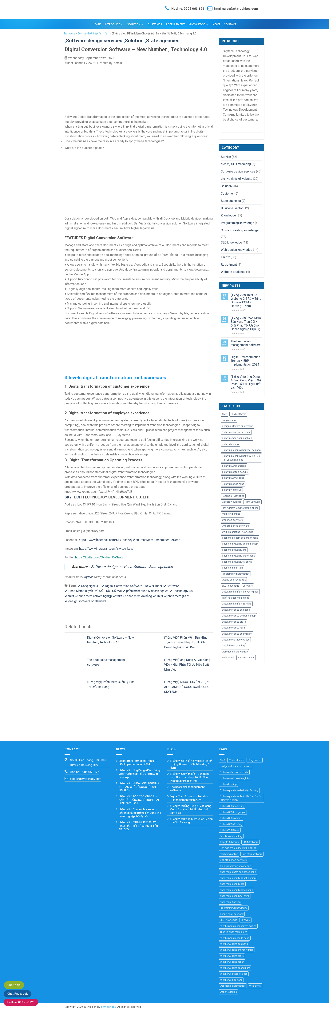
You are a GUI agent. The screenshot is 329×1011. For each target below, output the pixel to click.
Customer (155, 24)
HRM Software (252, 501)
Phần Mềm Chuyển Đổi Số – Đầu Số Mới (95, 591)
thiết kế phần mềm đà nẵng (134, 596)
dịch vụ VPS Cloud (232, 489)
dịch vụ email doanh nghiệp (237, 438)
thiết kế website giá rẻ (234, 621)
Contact (230, 24)
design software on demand (87, 601)
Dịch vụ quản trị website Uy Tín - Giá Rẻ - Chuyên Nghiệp (241, 457)
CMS (224, 414)
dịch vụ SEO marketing (236, 164)
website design (246, 657)
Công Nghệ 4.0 (90, 586)
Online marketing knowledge (240, 230)
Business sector (232, 208)
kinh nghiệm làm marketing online (240, 507)
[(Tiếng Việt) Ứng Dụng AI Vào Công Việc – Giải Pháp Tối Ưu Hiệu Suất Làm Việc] (153, 663)
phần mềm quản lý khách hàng (238, 555)
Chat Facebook (17, 993)
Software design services (94, 40)
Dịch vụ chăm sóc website (236, 432)
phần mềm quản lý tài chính (237, 561)
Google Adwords (231, 501)
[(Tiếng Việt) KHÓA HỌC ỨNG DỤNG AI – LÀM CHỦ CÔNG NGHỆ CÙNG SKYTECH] (153, 686)
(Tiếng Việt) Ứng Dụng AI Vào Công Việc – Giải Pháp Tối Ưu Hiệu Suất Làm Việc (187, 664)
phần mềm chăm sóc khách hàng (240, 537)
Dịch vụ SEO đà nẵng (233, 483)
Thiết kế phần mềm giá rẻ (173, 596)
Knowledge (196, 24)
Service (226, 157)
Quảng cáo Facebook (234, 579)
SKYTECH (73, 497)
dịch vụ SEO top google (235, 471)
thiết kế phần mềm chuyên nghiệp (90, 596)
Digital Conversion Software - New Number (133, 586)
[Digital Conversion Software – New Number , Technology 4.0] (76, 641)
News (216, 24)
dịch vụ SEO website (233, 477)
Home (97, 24)
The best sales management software (246, 343)
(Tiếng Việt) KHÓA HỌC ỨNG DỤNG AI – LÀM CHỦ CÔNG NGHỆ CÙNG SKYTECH (187, 686)
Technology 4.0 (183, 591)
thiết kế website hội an (234, 627)
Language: (164, 33)
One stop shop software (235, 525)
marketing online (231, 513)
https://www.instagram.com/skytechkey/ (106, 548)
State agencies (161, 567)
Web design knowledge (236, 250)
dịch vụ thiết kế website (236, 178)
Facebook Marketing (233, 495)
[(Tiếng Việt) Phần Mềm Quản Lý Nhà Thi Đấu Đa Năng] (76, 686)
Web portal (228, 657)
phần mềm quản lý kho (234, 549)
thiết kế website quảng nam (237, 633)
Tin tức (225, 257)
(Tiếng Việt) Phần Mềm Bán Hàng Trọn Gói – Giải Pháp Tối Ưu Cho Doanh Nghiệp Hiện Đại (186, 642)
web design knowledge (235, 651)
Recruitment (175, 24)
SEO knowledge (231, 242)
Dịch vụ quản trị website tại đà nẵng (241, 450)
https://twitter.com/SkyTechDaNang (99, 557)
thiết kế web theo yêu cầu (236, 639)
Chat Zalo (14, 985)
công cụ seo (229, 420)
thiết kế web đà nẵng (233, 645)
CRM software (238, 414)
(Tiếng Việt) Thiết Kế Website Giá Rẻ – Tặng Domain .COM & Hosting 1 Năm (246, 300)
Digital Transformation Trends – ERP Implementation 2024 (245, 360)
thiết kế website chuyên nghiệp (239, 615)
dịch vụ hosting (230, 444)
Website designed (233, 272)
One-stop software (232, 519)
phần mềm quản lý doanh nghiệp (147, 591)
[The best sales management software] (76, 663)
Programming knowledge (237, 223)
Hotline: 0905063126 (20, 1002)
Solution (134, 24)
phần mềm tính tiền (232, 567)
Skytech (87, 577)
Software (173, 586)
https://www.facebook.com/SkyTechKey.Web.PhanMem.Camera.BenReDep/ (129, 540)
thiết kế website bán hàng (236, 609)
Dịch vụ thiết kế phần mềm (93, 33)
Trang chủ (70, 33)
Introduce (112, 24)
